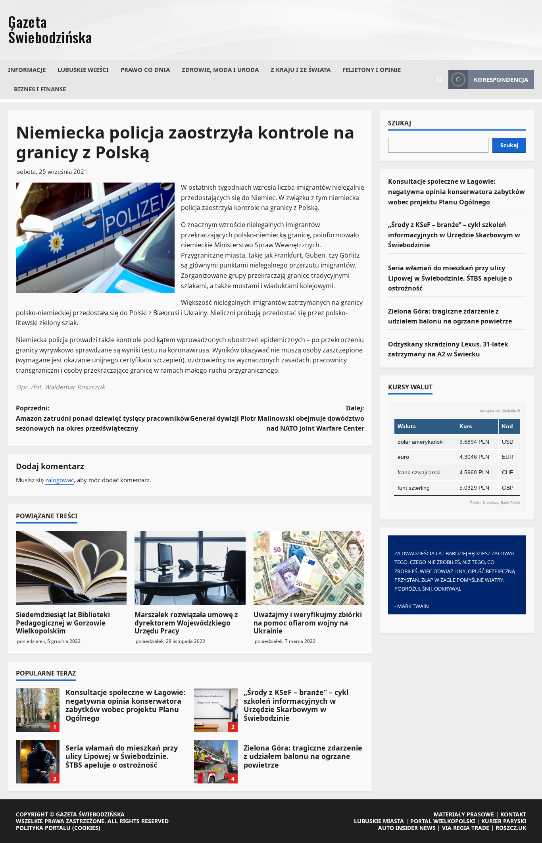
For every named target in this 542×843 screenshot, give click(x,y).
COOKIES (86, 827)
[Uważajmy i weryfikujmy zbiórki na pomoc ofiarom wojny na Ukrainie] (309, 568)
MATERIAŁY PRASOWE (464, 814)
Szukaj (399, 123)
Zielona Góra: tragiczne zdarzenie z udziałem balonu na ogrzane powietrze (216, 761)
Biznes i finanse (40, 89)
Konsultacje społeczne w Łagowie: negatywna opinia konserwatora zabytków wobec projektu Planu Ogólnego (38, 710)
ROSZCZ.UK (511, 827)
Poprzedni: (103, 418)
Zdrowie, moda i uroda (220, 69)
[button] (439, 79)
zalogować (59, 480)
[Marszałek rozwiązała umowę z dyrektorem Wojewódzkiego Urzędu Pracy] (190, 568)
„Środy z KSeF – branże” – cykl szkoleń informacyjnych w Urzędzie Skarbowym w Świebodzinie (216, 710)
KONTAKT (513, 814)
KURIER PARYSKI (503, 821)
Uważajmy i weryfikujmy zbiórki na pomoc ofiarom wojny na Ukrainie (308, 622)
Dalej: (277, 418)
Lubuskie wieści (83, 69)
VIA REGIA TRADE (465, 827)
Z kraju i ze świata (301, 69)
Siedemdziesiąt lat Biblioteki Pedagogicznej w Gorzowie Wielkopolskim (63, 622)
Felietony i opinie (371, 69)
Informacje (27, 69)
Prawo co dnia (145, 69)
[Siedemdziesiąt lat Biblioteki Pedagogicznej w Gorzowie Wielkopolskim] (71, 568)
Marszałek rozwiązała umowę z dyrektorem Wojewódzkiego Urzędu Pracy (186, 622)
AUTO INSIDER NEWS (407, 827)
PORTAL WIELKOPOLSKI (442, 821)
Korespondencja (501, 79)
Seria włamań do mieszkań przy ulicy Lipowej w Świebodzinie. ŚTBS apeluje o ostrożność (38, 761)
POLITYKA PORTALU (43, 827)
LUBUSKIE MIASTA (379, 821)
